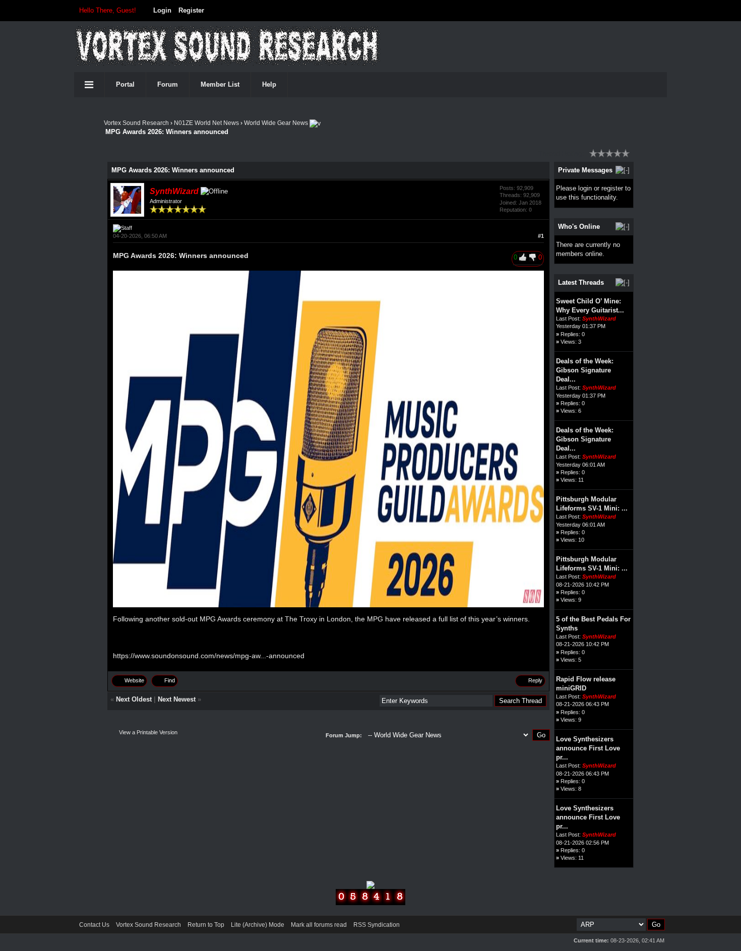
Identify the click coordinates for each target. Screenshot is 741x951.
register (612, 188)
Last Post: (568, 318)
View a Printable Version (148, 732)
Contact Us (94, 924)
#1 (541, 236)
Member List (220, 84)
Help (269, 84)
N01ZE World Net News (206, 122)
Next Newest (177, 699)
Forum (167, 84)
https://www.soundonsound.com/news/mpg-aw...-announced (208, 656)
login (585, 188)
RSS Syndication (376, 924)
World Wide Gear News (276, 122)
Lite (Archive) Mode (257, 924)
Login (162, 10)
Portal (125, 84)
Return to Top (206, 924)
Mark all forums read (319, 924)
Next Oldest (134, 699)
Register (191, 10)
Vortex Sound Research (136, 122)
